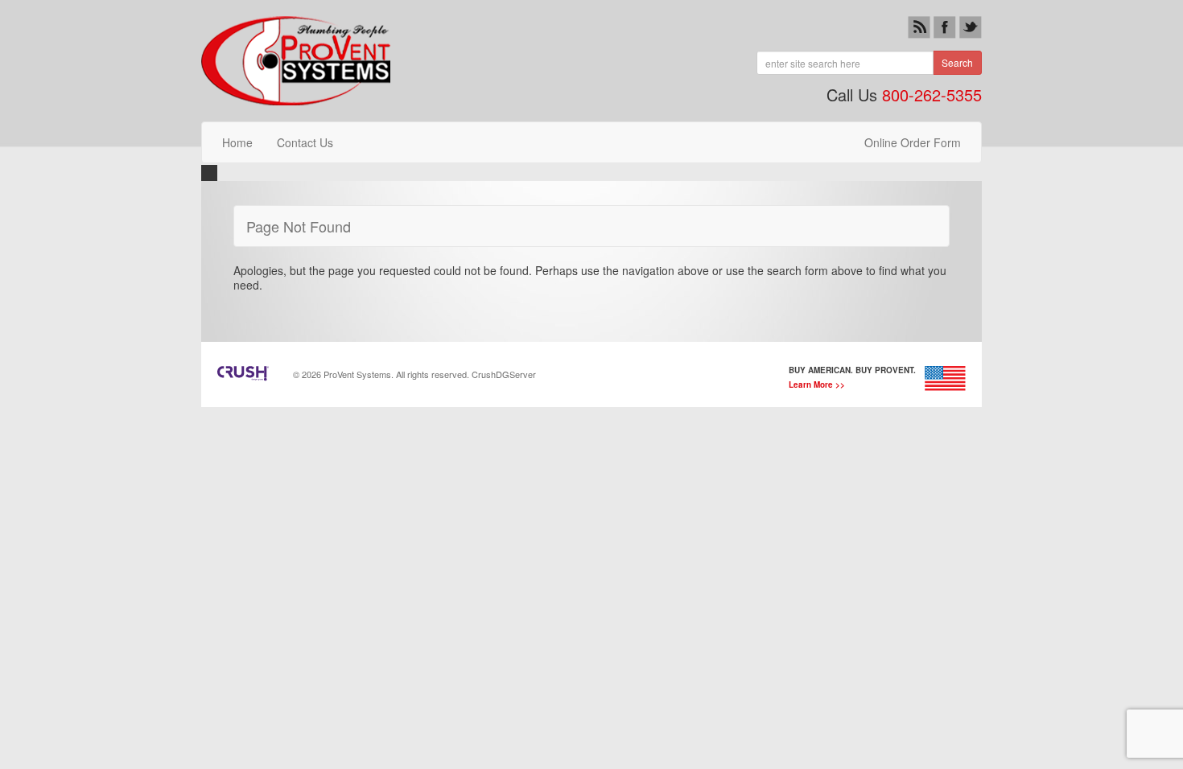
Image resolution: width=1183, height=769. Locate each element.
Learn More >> (817, 384)
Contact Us (305, 142)
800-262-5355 (932, 94)
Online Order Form (912, 142)
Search (957, 62)
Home (237, 142)
